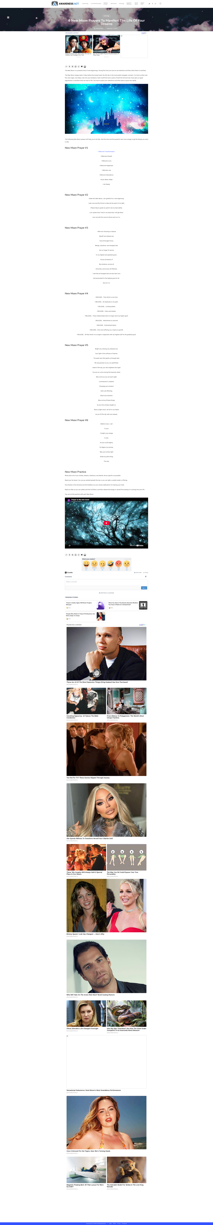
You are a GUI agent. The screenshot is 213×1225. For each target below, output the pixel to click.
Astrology (106, 16)
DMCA (114, 1223)
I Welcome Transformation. (106, 151)
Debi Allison (99, 28)
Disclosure (124, 1223)
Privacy (119, 1223)
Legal (110, 1223)
